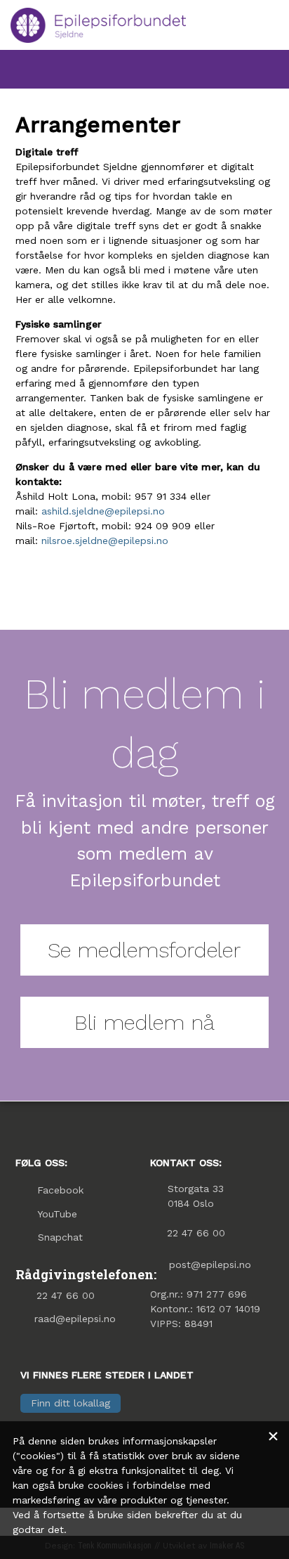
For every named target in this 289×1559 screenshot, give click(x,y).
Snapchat (60, 1237)
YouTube (57, 1214)
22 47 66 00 (65, 1295)
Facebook (60, 1190)
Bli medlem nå (144, 1022)
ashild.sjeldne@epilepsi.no (103, 511)
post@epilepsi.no (210, 1264)
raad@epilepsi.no (75, 1318)
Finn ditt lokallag (70, 1403)
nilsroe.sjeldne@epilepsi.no (104, 540)
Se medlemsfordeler (144, 950)
